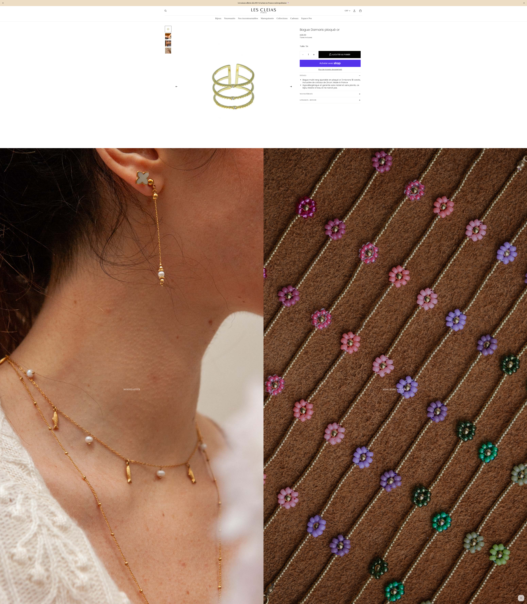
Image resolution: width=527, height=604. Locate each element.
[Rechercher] (165, 11)
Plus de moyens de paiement (330, 69)
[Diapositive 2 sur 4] (168, 36)
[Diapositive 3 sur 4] (168, 43)
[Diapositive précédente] (3, 3)
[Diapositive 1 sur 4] (168, 29)
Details (303, 75)
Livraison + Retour (308, 100)
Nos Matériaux (306, 94)
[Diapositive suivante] (524, 3)
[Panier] (360, 11)
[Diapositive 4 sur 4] (168, 51)
